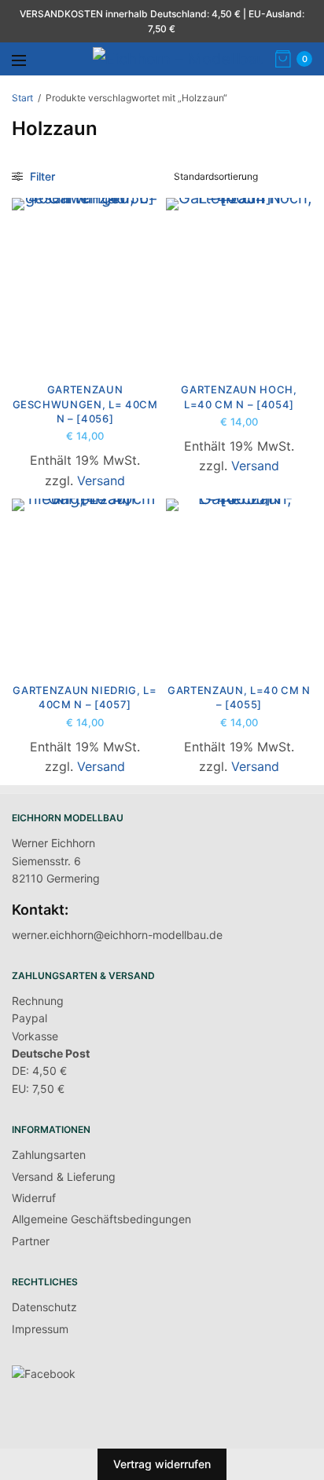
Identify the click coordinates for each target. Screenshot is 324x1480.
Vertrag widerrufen (162, 1464)
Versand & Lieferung (64, 1176)
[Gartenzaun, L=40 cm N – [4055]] (239, 584)
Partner (31, 1241)
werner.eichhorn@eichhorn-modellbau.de (117, 934)
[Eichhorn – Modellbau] (179, 59)
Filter (41, 176)
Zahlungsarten (49, 1154)
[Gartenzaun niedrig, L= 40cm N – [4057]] (85, 584)
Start (22, 98)
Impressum (40, 1329)
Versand (101, 480)
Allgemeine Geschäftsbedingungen (101, 1219)
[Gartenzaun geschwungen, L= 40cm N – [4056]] (85, 283)
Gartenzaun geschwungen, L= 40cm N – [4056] (85, 403)
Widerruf (34, 1197)
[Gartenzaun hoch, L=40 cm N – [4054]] (239, 283)
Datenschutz (44, 1307)
